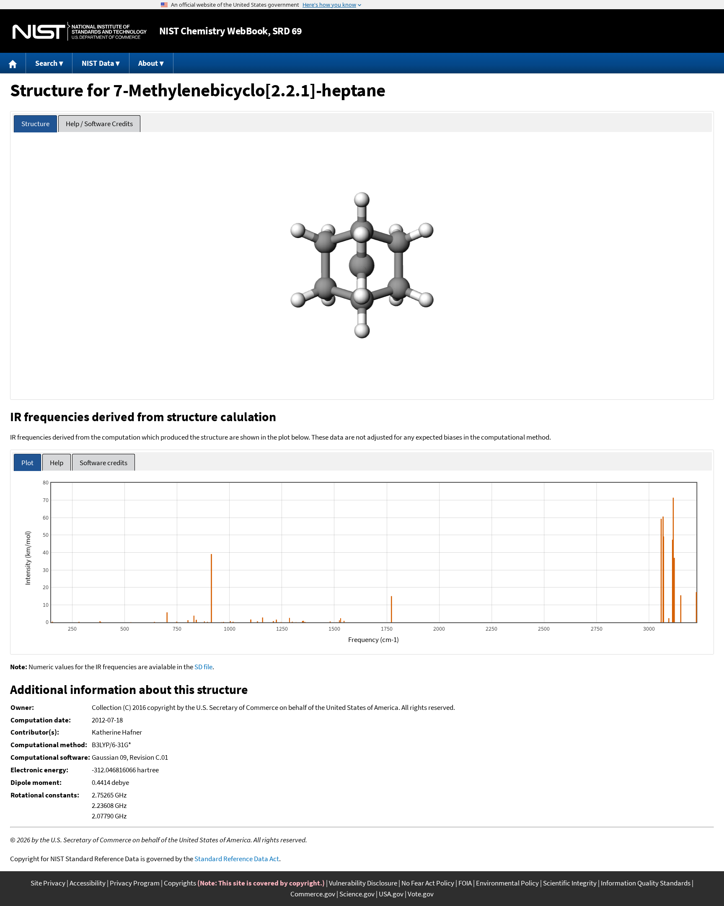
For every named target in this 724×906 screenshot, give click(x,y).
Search (46, 63)
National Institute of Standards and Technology (80, 31)
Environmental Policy (507, 883)
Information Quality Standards (645, 883)
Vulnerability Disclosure (363, 883)
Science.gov (357, 893)
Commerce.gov (312, 893)
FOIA (465, 883)
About (148, 63)
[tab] (35, 123)
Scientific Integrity (570, 883)
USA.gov (391, 893)
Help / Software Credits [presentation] (99, 123)
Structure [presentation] (35, 123)
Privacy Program (135, 883)
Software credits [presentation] (103, 462)
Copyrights (180, 883)
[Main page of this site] (13, 63)
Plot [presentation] (27, 462)
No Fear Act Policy (427, 883)
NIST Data (98, 63)
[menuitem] (13, 63)
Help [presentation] (56, 462)
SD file (203, 666)
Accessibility (88, 883)
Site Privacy (48, 883)
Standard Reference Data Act (236, 858)
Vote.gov (421, 893)
